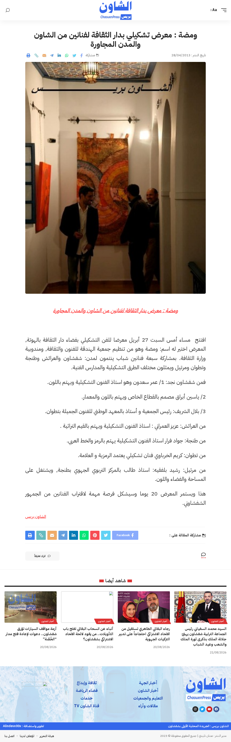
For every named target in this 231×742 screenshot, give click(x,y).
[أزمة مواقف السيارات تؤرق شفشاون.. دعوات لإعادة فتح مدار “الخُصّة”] (31, 607)
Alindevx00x (12, 726)
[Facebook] (216, 709)
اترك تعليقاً (40, 556)
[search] (8, 10)
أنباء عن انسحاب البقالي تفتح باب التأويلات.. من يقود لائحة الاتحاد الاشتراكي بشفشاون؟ (88, 634)
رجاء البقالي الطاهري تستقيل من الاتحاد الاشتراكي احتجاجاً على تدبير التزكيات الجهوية (144, 634)
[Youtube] (209, 709)
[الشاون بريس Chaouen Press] (115, 10)
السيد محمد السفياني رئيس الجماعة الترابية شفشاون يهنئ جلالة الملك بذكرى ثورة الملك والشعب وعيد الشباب (203, 636)
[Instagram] (195, 709)
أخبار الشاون (217, 621)
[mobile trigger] (222, 10)
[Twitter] (202, 709)
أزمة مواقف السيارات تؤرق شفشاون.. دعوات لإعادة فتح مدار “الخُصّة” (31, 634)
